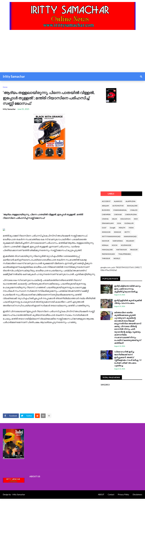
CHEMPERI (106, 214)
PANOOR (133, 250)
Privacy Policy (123, 494)
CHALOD (133, 210)
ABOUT (101, 494)
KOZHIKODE (126, 245)
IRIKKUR (117, 232)
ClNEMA (105, 219)
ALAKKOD (118, 201)
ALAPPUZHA (130, 201)
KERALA (105, 245)
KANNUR (105, 241)
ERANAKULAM (108, 223)
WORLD (117, 258)
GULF (104, 228)
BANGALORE (132, 206)
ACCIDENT (106, 201)
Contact (111, 494)
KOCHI (114, 245)
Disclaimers (137, 494)
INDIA (131, 228)
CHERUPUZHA (131, 214)
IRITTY (127, 232)
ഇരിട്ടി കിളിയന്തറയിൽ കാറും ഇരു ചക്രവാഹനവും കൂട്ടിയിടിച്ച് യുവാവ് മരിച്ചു (127, 289)
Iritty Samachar (14, 76)
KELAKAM (130, 241)
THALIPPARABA (124, 254)
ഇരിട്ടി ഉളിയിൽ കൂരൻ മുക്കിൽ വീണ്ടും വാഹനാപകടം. (128, 301)
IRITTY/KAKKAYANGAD (111, 236)
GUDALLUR (129, 223)
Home (5, 87)
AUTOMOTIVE (118, 206)
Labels (111, 194)
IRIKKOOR (106, 232)
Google (112, 228)
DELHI (114, 219)
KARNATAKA (118, 241)
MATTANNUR (121, 250)
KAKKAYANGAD (130, 236)
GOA (119, 223)
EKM (136, 219)
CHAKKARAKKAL (120, 210)
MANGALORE (107, 250)
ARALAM (105, 206)
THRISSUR (106, 258)
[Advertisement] (72, 52)
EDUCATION (125, 219)
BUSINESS (106, 210)
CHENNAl (118, 214)
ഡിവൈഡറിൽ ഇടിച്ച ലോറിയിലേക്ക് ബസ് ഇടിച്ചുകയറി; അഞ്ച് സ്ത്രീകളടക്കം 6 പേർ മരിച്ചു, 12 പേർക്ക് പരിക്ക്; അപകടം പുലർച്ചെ (127, 358)
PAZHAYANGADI (108, 254)
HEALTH (122, 228)
